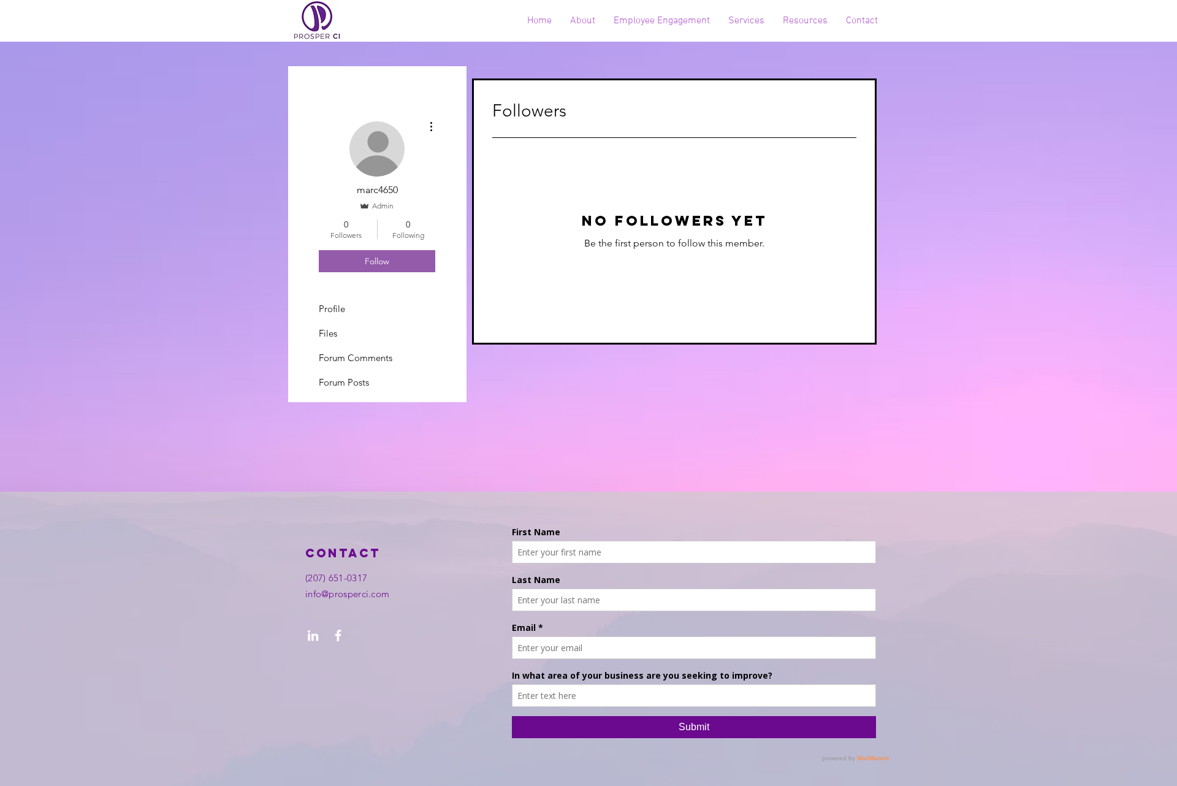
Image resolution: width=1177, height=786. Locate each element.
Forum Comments (355, 358)
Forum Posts (344, 382)
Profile (332, 309)
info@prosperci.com (347, 594)
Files (328, 333)
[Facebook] (338, 635)
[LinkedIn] (313, 635)
